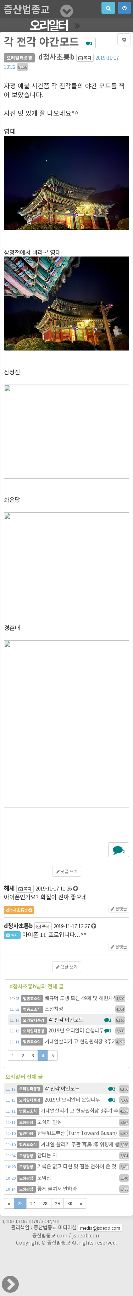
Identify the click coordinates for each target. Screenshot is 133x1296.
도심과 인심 (67, 1121)
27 (32, 1203)
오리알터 (48, 25)
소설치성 (67, 1008)
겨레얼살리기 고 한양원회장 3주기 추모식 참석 (67, 1041)
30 (69, 1203)
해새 (14, 935)
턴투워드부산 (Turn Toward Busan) (67, 1132)
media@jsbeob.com (100, 1228)
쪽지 (87, 58)
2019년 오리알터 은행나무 (67, 1030)
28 (45, 1203)
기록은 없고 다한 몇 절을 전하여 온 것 (67, 1166)
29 (57, 1203)
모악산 (67, 1177)
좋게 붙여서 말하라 (67, 1188)
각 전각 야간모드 (67, 1019)
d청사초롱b (17, 910)
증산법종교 (27, 9)
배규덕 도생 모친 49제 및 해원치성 (67, 998)
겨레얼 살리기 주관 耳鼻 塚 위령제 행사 (67, 1144)
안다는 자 (67, 1155)
